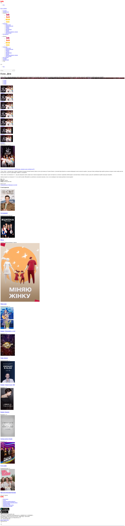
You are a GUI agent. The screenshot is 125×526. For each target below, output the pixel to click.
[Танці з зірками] (62, 345)
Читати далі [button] (3, 183)
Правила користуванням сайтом (10, 502)
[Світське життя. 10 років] (62, 426)
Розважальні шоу (9, 26)
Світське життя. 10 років (6, 438)
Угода (4, 500)
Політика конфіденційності (9, 501)
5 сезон (4, 80)
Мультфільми (9, 29)
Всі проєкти (5, 34)
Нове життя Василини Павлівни (8, 492)
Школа (2, 239)
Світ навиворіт (4, 213)
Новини (7, 27)
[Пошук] (14, 70)
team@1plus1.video (5, 520)
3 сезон (4, 82)
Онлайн (5, 10)
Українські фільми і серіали (12, 31)
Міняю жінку (4, 303)
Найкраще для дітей (12, 184)
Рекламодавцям (6, 503)
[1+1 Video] (5, 1)
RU (4, 5)
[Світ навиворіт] (62, 200)
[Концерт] (62, 318)
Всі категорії (8, 33)
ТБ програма (6, 11)
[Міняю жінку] (62, 272)
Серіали (7, 28)
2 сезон (4, 83)
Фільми (7, 30)
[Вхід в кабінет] (1, 7)
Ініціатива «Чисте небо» (8, 505)
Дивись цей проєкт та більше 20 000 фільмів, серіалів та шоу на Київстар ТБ (17, 169)
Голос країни (4, 465)
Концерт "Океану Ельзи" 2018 (8, 384)
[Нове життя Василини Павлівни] (62, 480)
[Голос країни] (62, 453)
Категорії (5, 23)
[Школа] (62, 227)
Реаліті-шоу (8, 24)
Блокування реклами (7, 506)
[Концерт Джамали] (62, 399)
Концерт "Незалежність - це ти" (8, 331)
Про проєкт (5, 499)
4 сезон (4, 81)
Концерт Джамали (5, 412)
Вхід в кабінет (4, 8)
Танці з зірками (4, 358)
